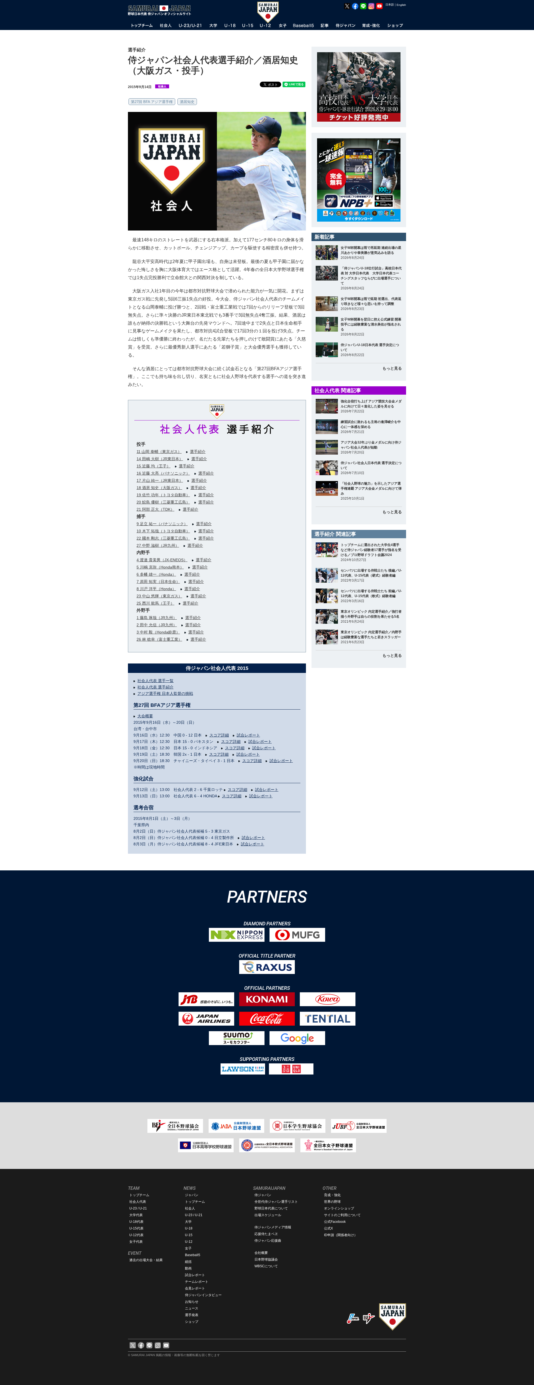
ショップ (191, 1322)
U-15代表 (136, 1228)
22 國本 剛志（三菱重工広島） (163, 538)
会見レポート (195, 1288)
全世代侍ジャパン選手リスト (276, 1202)
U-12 (188, 1242)
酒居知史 (187, 102)
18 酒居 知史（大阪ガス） (159, 487)
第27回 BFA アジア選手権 (152, 102)
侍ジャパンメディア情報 (272, 1227)
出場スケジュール (267, 1215)
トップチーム (139, 1195)
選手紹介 (198, 451)
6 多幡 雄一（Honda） (156, 574)
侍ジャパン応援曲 (267, 1241)
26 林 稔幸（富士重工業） (159, 639)
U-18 (188, 1228)
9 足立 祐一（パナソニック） (162, 524)
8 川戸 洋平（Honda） (156, 589)
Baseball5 (192, 1255)
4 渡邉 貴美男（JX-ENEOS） (162, 560)
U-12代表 (136, 1235)
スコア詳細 (219, 735)
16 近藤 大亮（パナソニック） (163, 473)
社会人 (190, 1208)
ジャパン (191, 1195)
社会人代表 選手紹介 (155, 687)
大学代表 (136, 1215)
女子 (188, 1248)
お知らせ (191, 1302)
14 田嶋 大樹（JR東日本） (160, 459)
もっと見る (392, 368)
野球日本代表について (271, 1208)
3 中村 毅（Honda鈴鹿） (158, 632)
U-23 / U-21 (138, 1208)
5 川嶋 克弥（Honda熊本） (160, 567)
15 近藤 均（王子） (153, 466)
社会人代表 (137, 1202)
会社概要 (261, 1253)
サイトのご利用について (342, 1215)
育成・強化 (332, 1195)
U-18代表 (136, 1222)
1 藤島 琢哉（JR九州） (157, 617)
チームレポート (196, 1282)
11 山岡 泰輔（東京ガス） (159, 451)
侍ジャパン (262, 1195)
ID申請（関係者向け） (340, 1235)
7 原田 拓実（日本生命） (158, 581)
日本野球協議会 (266, 1259)
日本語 (389, 4)
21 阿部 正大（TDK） (155, 509)
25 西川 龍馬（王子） (155, 603)
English (401, 4)
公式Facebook (335, 1222)
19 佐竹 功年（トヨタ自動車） (163, 495)
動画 (188, 1268)
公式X (328, 1228)
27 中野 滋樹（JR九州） (158, 545)
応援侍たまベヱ (266, 1234)
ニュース (191, 1308)
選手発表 (191, 1315)
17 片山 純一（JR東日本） (160, 480)
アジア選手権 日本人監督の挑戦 (165, 693)
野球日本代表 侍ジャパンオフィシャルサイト (161, 10)
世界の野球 (332, 1202)
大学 (188, 1222)
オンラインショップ (339, 1208)
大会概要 (145, 716)
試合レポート (248, 735)
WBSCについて (266, 1266)
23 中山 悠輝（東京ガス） (159, 596)
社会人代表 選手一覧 (155, 680)
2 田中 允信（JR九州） (157, 625)
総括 (188, 1262)
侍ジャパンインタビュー (203, 1295)
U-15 (188, 1235)
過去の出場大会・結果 (146, 1260)
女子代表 (136, 1242)
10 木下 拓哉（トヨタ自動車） (163, 531)
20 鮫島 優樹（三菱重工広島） (163, 502)
